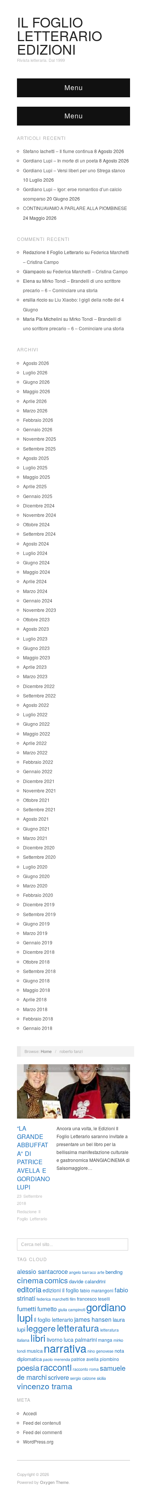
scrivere (58, 1377)
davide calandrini (87, 1281)
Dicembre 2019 (39, 904)
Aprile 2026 (35, 401)
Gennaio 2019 (37, 942)
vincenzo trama (44, 1386)
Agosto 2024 (36, 543)
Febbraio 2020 (38, 895)
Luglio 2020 (35, 866)
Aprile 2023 (35, 667)
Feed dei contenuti (42, 1422)
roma (94, 1369)
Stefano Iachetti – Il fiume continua (58, 151)
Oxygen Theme (54, 1482)
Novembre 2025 (39, 438)
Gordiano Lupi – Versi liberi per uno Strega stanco (74, 170)
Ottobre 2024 (36, 524)
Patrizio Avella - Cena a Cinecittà (95, 1068)
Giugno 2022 (36, 723)
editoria (29, 1289)
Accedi (30, 1413)
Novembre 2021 (39, 790)
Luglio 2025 (35, 467)
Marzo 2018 (35, 1009)
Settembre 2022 (39, 695)
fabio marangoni (96, 1290)
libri (38, 1337)
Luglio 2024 (35, 553)
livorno (55, 1339)
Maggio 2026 (36, 391)
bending (114, 1271)
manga (105, 1339)
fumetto (47, 1308)
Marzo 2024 (35, 591)
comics (56, 1280)
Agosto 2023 (36, 628)
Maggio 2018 (36, 990)
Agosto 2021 (36, 818)
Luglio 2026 (35, 372)
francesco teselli (93, 1298)
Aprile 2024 (35, 581)
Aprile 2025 (35, 486)
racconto (80, 1369)
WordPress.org (38, 1441)
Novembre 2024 (39, 515)
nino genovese (100, 1351)
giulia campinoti (71, 1309)
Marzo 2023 (35, 676)
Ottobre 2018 (36, 961)
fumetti (26, 1308)
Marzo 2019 (35, 933)
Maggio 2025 (36, 477)
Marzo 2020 (35, 885)
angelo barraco (82, 1272)
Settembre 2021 (39, 809)
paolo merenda (56, 1359)
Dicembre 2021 (39, 781)
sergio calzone (83, 1378)
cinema (30, 1280)
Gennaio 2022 (37, 771)
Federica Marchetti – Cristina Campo (90, 271)
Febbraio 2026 (38, 420)
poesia (28, 1367)
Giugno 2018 (36, 980)
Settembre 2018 (39, 971)
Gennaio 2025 (37, 496)
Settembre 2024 (39, 533)
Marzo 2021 (35, 838)
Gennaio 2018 (37, 1028)
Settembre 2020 (39, 857)
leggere (41, 1328)
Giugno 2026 (36, 382)
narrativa (65, 1348)
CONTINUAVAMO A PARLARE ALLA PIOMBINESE (75, 208)
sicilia (101, 1378)
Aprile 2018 (35, 999)
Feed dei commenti (42, 1432)
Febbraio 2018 (38, 1018)
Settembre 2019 (39, 914)
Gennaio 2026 (37, 429)
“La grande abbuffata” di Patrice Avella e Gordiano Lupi (33, 1158)
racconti (56, 1367)
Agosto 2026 (36, 363)
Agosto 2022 (36, 705)
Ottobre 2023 (36, 619)
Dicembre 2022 (39, 686)
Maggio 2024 (36, 572)
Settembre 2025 (39, 448)
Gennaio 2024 (37, 600)
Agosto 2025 (36, 458)
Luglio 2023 (35, 638)
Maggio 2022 (36, 733)
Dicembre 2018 (39, 952)
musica (35, 1350)
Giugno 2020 (36, 876)
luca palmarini (80, 1339)
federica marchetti (53, 1299)
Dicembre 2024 (39, 505)
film (73, 1299)
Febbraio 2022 (38, 762)
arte (100, 1272)
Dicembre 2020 (39, 847)
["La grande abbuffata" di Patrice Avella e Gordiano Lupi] (73, 1093)
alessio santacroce (42, 1271)
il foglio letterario (53, 1319)
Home (46, 1051)
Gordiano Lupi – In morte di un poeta (60, 160)
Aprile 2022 (35, 743)
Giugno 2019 (36, 923)
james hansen (93, 1319)
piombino (109, 1359)
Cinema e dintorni (43, 1068)
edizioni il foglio (61, 1290)
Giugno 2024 (36, 562)
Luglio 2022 (35, 714)
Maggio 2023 (36, 657)
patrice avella (85, 1359)
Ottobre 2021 (36, 800)
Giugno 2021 (36, 828)
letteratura (78, 1327)
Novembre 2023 (39, 610)
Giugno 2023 (36, 648)
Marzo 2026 (35, 410)
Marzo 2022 (35, 752)
